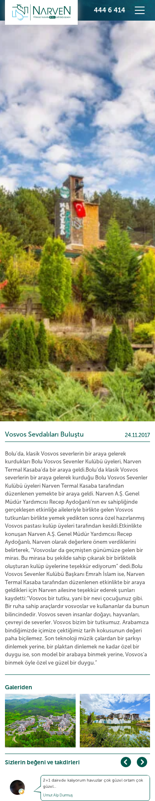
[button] (142, 762)
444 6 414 (109, 10)
